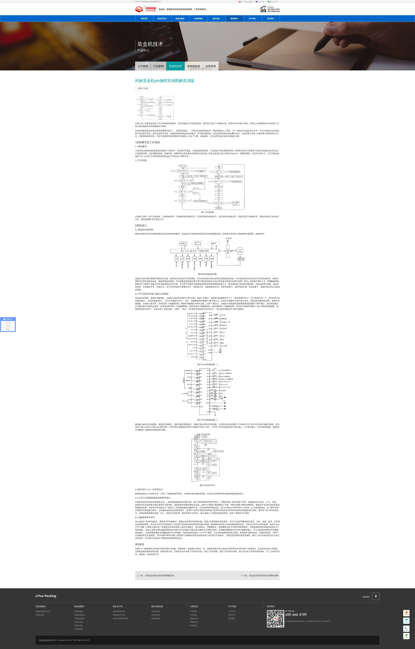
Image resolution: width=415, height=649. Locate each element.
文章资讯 (194, 606)
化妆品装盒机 (79, 615)
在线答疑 (211, 66)
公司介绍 (231, 611)
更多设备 (216, 18)
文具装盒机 (78, 629)
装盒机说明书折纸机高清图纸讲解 (263, 575)
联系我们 (270, 18)
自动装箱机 (198, 18)
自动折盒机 (155, 615)
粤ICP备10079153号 (82, 640)
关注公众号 (273, 2)
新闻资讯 (234, 18)
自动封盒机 (155, 611)
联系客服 (250, 2)
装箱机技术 (193, 66)
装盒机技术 (175, 66)
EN (242, 2)
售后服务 (231, 618)
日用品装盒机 (79, 618)
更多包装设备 (157, 606)
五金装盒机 (78, 622)
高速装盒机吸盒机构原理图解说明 (159, 575)
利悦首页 (144, 18)
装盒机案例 (180, 18)
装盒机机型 (161, 18)
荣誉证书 (231, 615)
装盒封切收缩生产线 (120, 618)
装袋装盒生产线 (119, 615)
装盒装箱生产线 (119, 611)
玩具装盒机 (78, 625)
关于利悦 (252, 18)
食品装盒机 (78, 611)
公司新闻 (143, 66)
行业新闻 (158, 66)
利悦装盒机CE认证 (43, 611)
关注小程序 (261, 2)
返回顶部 (366, 597)
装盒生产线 (118, 606)
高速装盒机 (40, 615)
